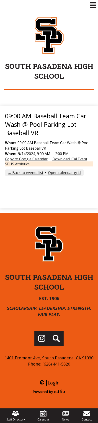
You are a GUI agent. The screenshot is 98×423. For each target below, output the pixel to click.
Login (49, 383)
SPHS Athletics (17, 163)
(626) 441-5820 (56, 364)
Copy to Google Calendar (26, 158)
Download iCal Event (69, 158)
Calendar (43, 419)
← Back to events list (25, 172)
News (65, 419)
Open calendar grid (64, 172)
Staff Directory (15, 419)
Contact (87, 419)
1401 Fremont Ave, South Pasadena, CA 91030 (49, 358)
